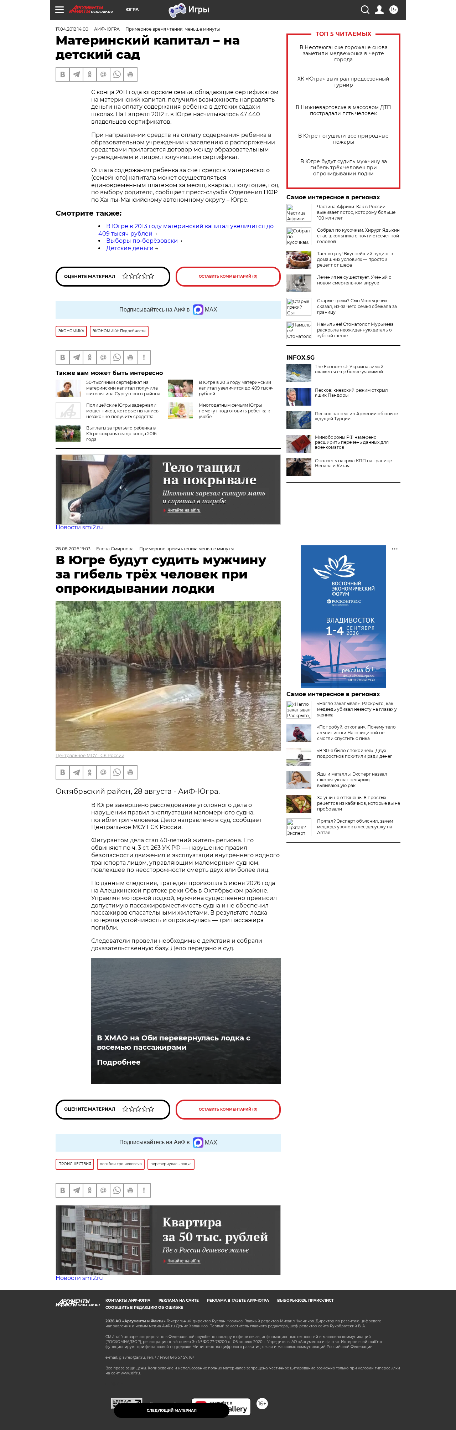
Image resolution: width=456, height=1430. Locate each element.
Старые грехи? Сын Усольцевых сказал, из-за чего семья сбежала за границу (357, 306)
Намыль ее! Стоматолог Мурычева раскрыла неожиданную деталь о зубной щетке (355, 330)
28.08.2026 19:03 (73, 548)
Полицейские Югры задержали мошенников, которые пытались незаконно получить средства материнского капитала (107, 413)
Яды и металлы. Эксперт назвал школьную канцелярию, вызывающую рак (352, 779)
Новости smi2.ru (79, 527)
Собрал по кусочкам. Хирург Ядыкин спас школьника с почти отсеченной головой (358, 235)
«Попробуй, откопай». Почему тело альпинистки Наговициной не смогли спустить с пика (356, 732)
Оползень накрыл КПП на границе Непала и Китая (353, 463)
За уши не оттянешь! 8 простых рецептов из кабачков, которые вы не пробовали (358, 803)
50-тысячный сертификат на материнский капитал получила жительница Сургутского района (123, 388)
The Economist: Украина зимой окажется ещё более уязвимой (349, 369)
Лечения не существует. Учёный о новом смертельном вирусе (354, 280)
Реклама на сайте (179, 1300)
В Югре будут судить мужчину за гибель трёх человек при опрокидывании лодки (343, 168)
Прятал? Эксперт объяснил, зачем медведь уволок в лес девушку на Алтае (355, 826)
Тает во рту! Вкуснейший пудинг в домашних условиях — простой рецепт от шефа (355, 259)
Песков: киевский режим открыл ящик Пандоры (351, 393)
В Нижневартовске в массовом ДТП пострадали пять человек (343, 110)
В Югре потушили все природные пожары (343, 139)
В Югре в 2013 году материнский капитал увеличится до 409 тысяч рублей (236, 388)
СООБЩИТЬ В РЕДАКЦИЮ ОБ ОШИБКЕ (144, 1307)
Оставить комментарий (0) (228, 276)
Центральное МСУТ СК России (90, 755)
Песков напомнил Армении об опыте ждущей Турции (356, 416)
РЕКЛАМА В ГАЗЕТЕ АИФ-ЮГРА (238, 1300)
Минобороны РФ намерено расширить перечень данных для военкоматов (352, 442)
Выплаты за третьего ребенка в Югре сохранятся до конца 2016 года (121, 433)
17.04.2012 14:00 (72, 29)
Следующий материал (172, 1410)
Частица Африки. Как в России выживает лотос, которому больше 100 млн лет (356, 212)
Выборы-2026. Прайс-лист (305, 1300)
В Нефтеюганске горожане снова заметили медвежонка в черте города (344, 54)
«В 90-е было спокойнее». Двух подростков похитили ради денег (354, 753)
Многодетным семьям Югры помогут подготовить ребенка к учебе (234, 410)
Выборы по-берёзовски (142, 240)
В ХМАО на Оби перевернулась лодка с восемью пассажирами (173, 1042)
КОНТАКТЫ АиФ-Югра (127, 1300)
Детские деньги (130, 248)
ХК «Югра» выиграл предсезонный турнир (343, 82)
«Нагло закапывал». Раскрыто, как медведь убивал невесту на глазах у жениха (357, 709)
